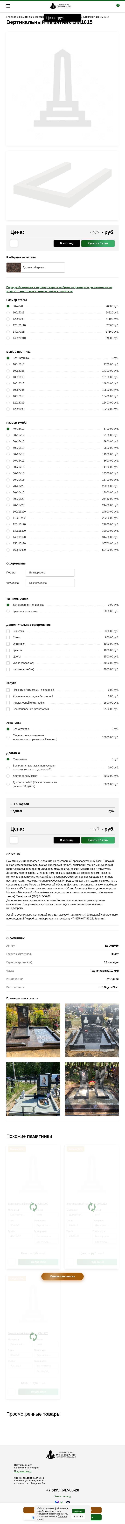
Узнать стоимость (62, 1276)
